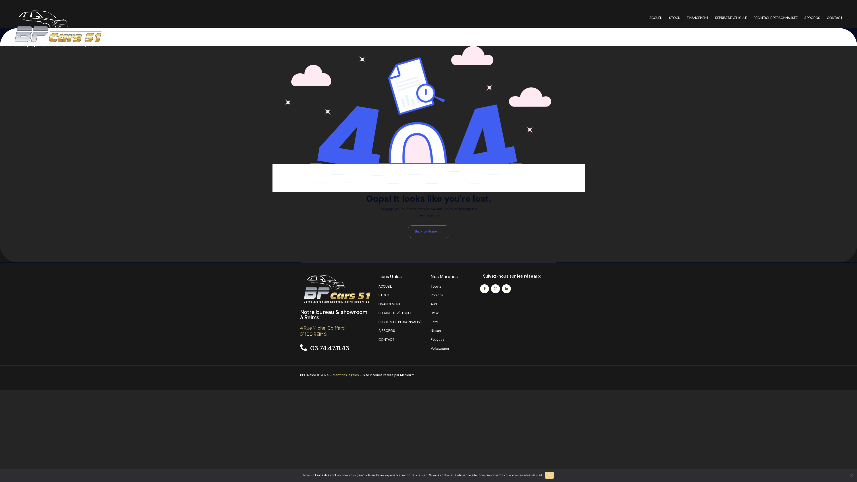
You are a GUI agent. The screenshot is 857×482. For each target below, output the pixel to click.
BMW (435, 313)
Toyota (436, 286)
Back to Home (426, 231)
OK (549, 475)
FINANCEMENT (698, 18)
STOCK (674, 18)
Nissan (436, 330)
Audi (434, 304)
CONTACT (834, 18)
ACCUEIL (655, 18)
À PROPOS (812, 18)
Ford (434, 322)
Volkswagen (440, 348)
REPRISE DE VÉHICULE (731, 18)
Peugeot (437, 339)
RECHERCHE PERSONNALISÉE (776, 18)
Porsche (437, 295)
